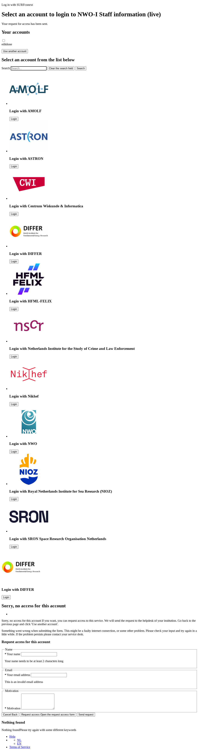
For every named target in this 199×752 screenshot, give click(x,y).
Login (14, 118)
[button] (3, 40)
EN (19, 743)
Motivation (13, 708)
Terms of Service (19, 747)
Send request (86, 714)
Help (12, 736)
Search (6, 68)
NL (19, 740)
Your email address (18, 675)
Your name (13, 654)
